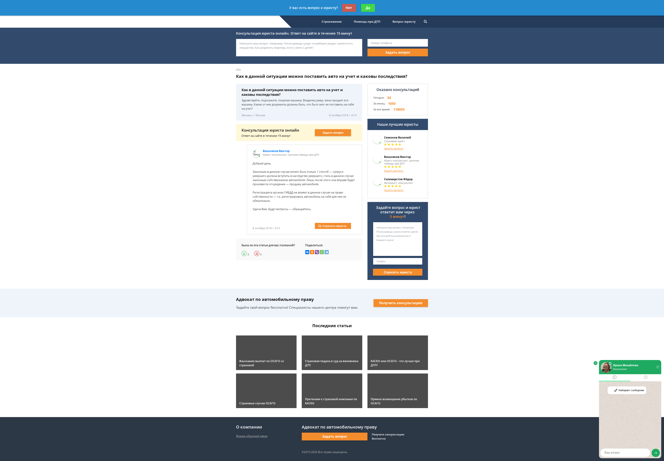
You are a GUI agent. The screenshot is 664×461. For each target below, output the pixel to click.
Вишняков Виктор (276, 151)
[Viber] (317, 252)
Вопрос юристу (404, 22)
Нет (349, 8)
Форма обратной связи (252, 436)
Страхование (332, 22)
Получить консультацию (400, 303)
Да (368, 8)
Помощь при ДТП (367, 22)
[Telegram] (327, 252)
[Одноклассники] (312, 252)
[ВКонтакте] (307, 252)
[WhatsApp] (322, 252)
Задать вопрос (397, 52)
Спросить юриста (334, 226)
